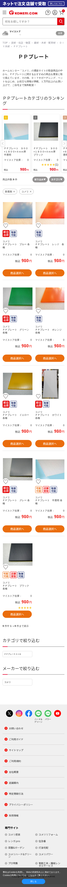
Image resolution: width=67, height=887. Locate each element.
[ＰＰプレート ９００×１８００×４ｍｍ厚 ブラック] (17, 554)
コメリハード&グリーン (20, 855)
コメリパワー (46, 854)
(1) (56, 164)
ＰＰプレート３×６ (12, 654)
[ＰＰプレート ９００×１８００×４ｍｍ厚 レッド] (49, 213)
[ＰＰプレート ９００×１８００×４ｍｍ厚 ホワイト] (49, 384)
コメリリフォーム (48, 834)
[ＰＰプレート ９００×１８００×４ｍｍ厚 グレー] (17, 469)
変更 (60, 33)
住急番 (42, 841)
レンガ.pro (14, 841)
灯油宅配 (43, 847)
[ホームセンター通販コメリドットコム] (23, 13)
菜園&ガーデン (16, 847)
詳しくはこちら (56, 3)
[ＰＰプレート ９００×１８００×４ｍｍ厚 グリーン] (17, 298)
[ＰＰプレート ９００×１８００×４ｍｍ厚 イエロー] (17, 384)
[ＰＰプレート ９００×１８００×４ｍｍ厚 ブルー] (17, 213)
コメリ (7, 682)
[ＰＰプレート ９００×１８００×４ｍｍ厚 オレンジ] (49, 298)
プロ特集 (13, 863)
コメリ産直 (14, 834)
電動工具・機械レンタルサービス (49, 864)
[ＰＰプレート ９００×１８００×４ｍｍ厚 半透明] (49, 469)
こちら (31, 875)
